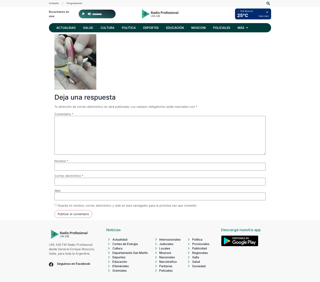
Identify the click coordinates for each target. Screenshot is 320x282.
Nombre (61, 160)
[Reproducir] (83, 14)
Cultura (107, 28)
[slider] (97, 14)
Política (129, 28)
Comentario (63, 114)
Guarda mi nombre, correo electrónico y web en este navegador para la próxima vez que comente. (127, 205)
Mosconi (198, 28)
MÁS (241, 28)
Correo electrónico (68, 175)
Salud (88, 28)
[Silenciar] (89, 14)
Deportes (151, 28)
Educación (175, 28)
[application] (97, 14)
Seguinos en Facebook (73, 264)
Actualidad (66, 28)
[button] (268, 3)
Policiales (221, 28)
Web (57, 190)
